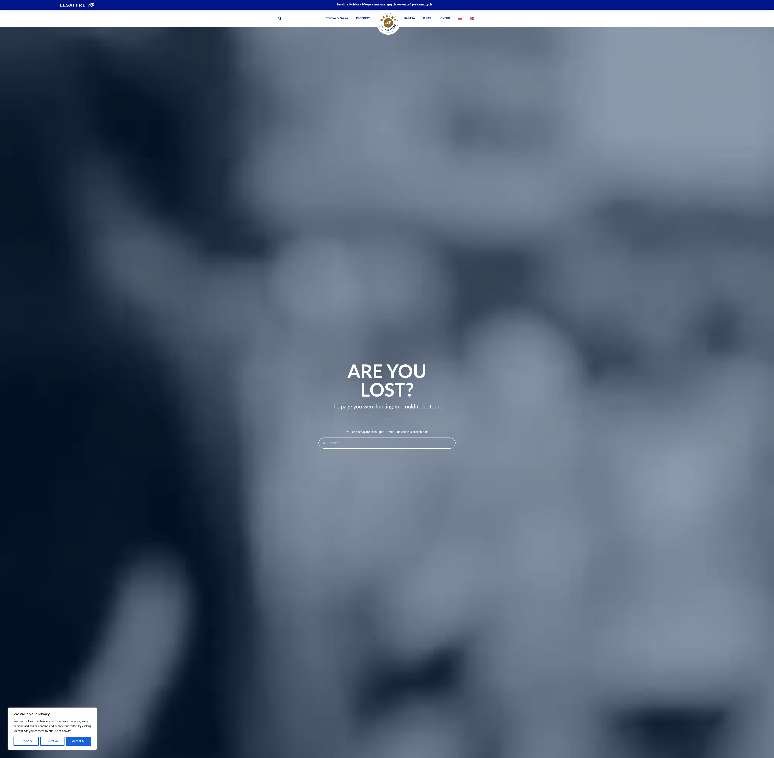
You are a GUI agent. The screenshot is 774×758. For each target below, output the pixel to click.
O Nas (427, 18)
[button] (279, 18)
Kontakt (444, 18)
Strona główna (337, 18)
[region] (52, 729)
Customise (26, 741)
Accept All (78, 741)
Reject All (52, 741)
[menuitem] (460, 18)
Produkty (363, 18)
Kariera (409, 18)
